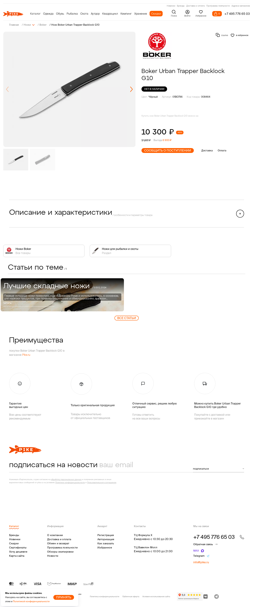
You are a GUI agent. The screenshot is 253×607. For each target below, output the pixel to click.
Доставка (207, 150)
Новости (52, 555)
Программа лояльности (218, 6)
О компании (55, 535)
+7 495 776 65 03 (237, 13)
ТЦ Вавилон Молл (145, 547)
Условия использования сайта (156, 596)
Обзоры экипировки (60, 551)
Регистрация (105, 535)
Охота (84, 13)
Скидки (156, 13)
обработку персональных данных (66, 479)
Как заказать (105, 543)
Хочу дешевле (18, 551)
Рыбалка (72, 13)
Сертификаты (18, 547)
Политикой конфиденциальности (31, 601)
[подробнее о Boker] (156, 46)
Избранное (104, 547)
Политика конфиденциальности (104, 596)
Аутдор (95, 13)
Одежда (48, 13)
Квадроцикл (110, 13)
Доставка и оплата (195, 6)
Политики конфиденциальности (70, 482)
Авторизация (105, 539)
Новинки (171, 6)
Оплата (222, 150)
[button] (131, 89)
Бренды (181, 6)
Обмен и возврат (58, 543)
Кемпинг (126, 13)
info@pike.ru (201, 562)
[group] (69, 89)
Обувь (60, 13)
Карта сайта (16, 555)
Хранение (140, 13)
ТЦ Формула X (143, 535)
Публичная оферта (130, 596)
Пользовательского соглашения (101, 482)
